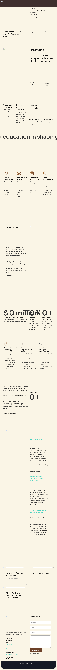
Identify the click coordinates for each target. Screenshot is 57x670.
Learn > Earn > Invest (41, 573)
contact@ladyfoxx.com (12, 654)
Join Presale (34, 17)
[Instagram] (11, 657)
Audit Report (9, 644)
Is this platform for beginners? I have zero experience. (37, 478)
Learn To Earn (9, 580)
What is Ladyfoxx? (36, 439)
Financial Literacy (10, 578)
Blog (7, 647)
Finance (16, 578)
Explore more (47, 84)
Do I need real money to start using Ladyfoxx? (38, 511)
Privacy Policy (18, 666)
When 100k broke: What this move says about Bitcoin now (14, 595)
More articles (34, 554)
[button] (40, 439)
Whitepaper (9, 649)
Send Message (35, 650)
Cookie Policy (24, 666)
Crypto (14, 601)
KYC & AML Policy (32, 666)
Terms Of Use (39, 666)
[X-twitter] (7, 657)
